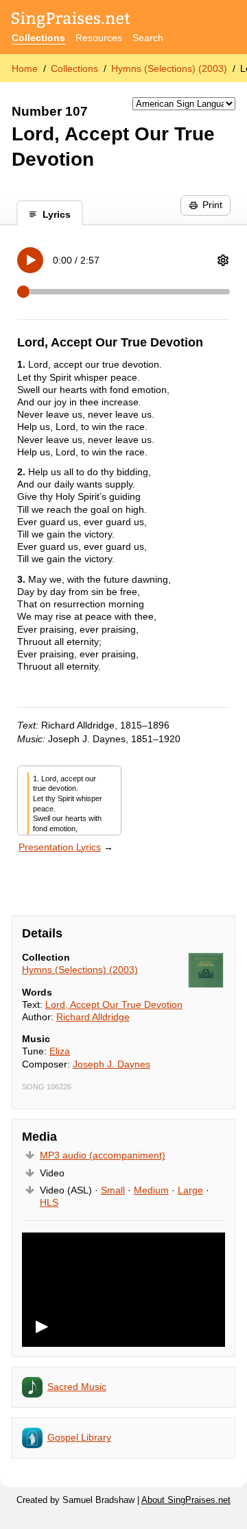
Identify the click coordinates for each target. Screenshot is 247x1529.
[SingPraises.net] (71, 21)
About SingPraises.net (186, 1500)
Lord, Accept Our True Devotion (114, 1004)
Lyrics (57, 214)
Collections (38, 37)
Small (113, 1190)
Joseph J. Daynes (111, 1064)
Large (190, 1190)
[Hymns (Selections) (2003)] (206, 970)
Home (25, 68)
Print (212, 204)
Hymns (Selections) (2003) (169, 68)
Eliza (59, 1051)
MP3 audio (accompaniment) (102, 1155)
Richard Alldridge (93, 1016)
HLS (49, 1202)
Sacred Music (76, 1386)
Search (147, 37)
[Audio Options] (223, 260)
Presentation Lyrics (60, 847)
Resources (98, 37)
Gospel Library (79, 1437)
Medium (151, 1190)
